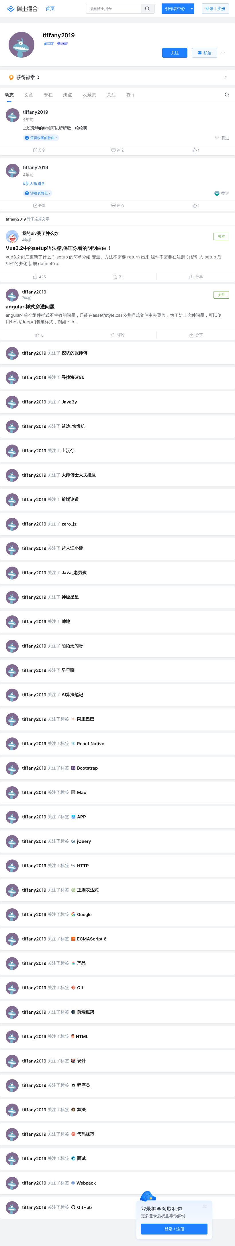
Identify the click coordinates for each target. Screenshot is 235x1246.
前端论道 (70, 499)
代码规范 (85, 1134)
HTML (82, 1036)
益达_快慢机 (73, 426)
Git (80, 987)
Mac (81, 792)
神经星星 (70, 597)
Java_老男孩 (74, 572)
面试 (81, 1158)
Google (84, 914)
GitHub (84, 1207)
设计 (81, 1060)
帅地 (66, 621)
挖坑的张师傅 (74, 353)
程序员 (83, 1085)
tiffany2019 (35, 112)
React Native (90, 743)
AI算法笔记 (72, 694)
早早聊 (68, 670)
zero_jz (69, 524)
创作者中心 (175, 8)
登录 (215, 8)
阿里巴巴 (85, 719)
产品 (81, 963)
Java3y (69, 402)
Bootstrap (87, 768)
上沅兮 (68, 450)
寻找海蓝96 (73, 377)
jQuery (84, 841)
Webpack (86, 1183)
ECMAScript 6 (92, 939)
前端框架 (85, 1012)
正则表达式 (88, 890)
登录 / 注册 (174, 1228)
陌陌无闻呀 (72, 645)
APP (81, 817)
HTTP (83, 865)
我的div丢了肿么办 (40, 233)
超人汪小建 (72, 548)
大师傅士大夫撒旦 (79, 475)
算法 (81, 1109)
